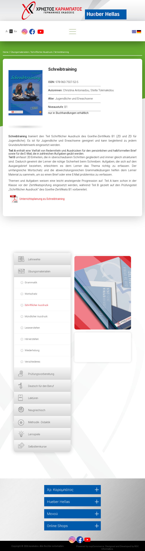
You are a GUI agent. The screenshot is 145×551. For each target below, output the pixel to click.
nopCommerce (96, 546)
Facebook (32, 31)
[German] (139, 31)
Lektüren (33, 398)
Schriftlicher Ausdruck (36, 305)
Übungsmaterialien (39, 271)
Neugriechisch (36, 410)
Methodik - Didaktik (39, 422)
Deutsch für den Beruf (41, 386)
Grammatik (31, 282)
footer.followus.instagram (24, 31)
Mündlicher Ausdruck (36, 316)
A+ (15, 31)
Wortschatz (31, 293)
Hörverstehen (32, 339)
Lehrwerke (34, 259)
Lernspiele (34, 434)
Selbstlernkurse (37, 446)
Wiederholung (32, 350)
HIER (102, 293)
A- (7, 31)
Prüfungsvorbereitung (41, 374)
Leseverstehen (32, 327)
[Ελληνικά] (134, 31)
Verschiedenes (32, 361)
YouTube (40, 31)
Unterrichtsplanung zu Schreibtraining (42, 198)
